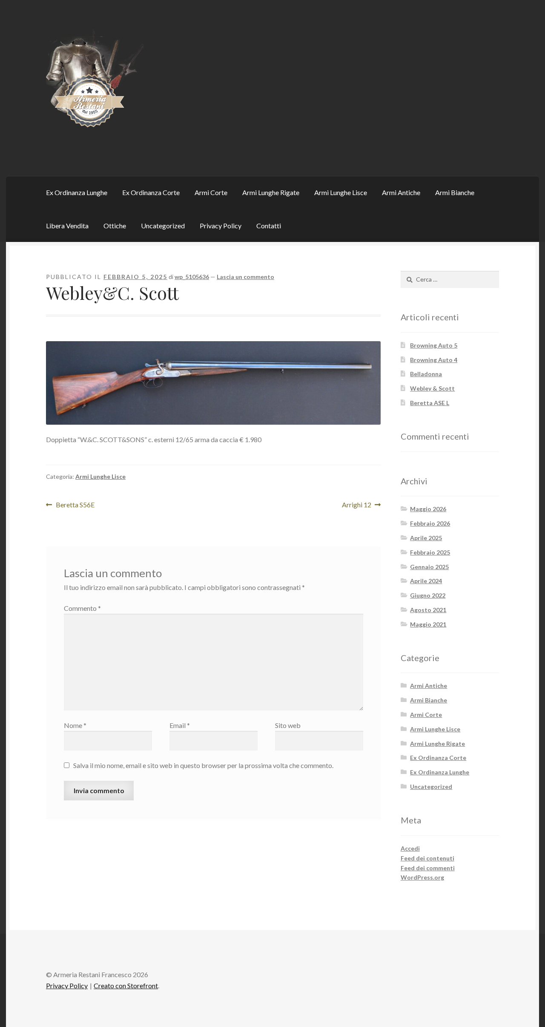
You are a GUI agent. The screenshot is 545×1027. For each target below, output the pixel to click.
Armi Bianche (454, 192)
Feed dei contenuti (427, 858)
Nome (75, 725)
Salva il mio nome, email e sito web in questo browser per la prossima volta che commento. (203, 765)
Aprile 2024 (426, 580)
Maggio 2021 (428, 624)
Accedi (410, 848)
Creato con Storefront (126, 985)
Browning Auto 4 (433, 359)
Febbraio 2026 (430, 523)
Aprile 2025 (426, 537)
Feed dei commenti (428, 868)
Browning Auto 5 (433, 345)
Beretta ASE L (429, 402)
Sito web (288, 725)
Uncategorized (163, 226)
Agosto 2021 (428, 609)
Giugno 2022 (427, 595)
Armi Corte (211, 192)
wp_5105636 (192, 276)
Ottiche (114, 226)
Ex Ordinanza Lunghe (76, 192)
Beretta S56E (75, 505)
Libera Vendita (67, 226)
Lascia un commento (245, 276)
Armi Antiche (401, 192)
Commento (82, 608)
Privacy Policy (220, 226)
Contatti (268, 226)
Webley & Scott (432, 388)
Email (179, 725)
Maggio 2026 (428, 508)
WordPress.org (422, 877)
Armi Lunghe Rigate (270, 192)
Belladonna (426, 373)
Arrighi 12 (358, 505)
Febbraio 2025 (430, 552)
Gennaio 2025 (429, 566)
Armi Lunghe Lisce (340, 192)
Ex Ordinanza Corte (151, 192)
